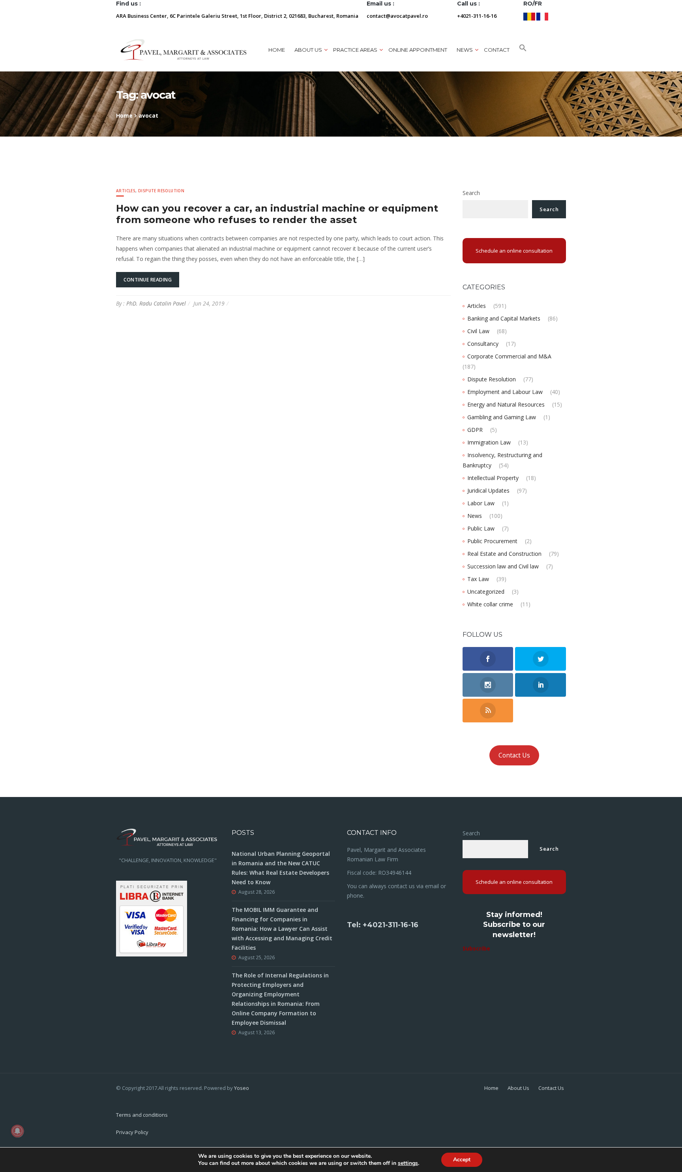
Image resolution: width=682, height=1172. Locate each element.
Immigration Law (489, 442)
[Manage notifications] (17, 1131)
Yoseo (241, 1087)
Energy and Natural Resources (506, 404)
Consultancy (482, 343)
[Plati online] (151, 917)
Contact (497, 50)
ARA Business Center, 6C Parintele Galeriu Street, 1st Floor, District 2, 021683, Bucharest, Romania (237, 15)
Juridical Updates (488, 490)
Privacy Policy (132, 1132)
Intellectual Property (493, 478)
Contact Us (514, 755)
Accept (461, 1159)
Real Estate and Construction (504, 553)
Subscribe (476, 948)
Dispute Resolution (161, 190)
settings (408, 1163)
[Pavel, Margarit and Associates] (183, 49)
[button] (523, 50)
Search (471, 193)
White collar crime (490, 604)
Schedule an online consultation (514, 250)
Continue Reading (148, 279)
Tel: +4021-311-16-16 (382, 925)
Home (276, 50)
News (474, 515)
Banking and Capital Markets (503, 318)
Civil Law (478, 331)
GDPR (475, 429)
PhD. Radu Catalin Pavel (156, 303)
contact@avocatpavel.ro (397, 15)
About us (308, 50)
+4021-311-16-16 (477, 15)
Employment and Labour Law (505, 392)
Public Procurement (492, 541)
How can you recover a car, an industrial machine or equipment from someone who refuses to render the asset (277, 214)
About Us (518, 1087)
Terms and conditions (142, 1114)
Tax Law (478, 579)
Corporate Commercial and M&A (509, 356)
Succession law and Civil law (503, 566)
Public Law (481, 528)
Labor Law (481, 503)
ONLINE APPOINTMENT (417, 50)
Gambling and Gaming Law (501, 417)
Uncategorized (485, 591)
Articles (125, 190)
